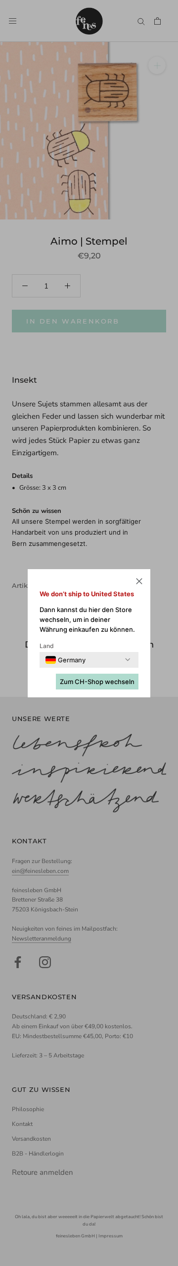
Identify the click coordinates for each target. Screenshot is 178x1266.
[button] (139, 583)
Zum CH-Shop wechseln (97, 682)
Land (47, 646)
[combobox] (65, 660)
